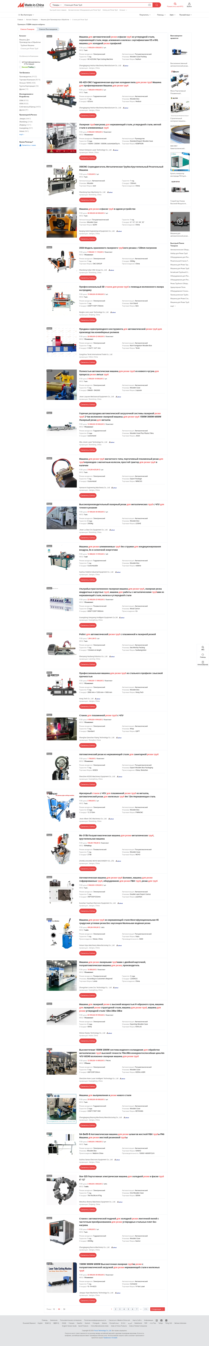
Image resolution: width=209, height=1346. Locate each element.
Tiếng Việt (168, 1323)
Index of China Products (119, 1326)
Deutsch (87, 1323)
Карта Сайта (137, 1320)
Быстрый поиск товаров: (58, 10)
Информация (148, 1320)
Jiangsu (25, 118)
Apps (172, 15)
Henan (24, 131)
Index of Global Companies (138, 1326)
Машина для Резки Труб (179, 268)
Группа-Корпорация (29, 86)
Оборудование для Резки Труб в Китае (185, 279)
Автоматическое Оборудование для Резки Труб (84, 10)
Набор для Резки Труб (110, 10)
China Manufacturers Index (99, 1326)
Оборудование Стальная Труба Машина (186, 291)
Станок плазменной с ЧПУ (101, 715)
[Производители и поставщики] (30, 5)
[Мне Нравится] (161, 1320)
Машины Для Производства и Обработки (30, 40)
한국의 (123, 1323)
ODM (24, 100)
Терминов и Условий (110, 1338)
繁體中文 (56, 1323)
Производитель (28, 76)
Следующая (157, 1309)
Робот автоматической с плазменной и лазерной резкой (117, 634)
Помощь (160, 15)
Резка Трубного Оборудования (182, 283)
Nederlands (138, 1323)
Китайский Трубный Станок (181, 272)
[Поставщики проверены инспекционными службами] (30, 63)
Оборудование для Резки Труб (182, 276)
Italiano (104, 1323)
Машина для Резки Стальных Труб (183, 298)
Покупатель (144, 15)
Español (79, 1323)
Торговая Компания (29, 79)
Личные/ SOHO (27, 83)
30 (59, 1309)
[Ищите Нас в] (166, 1320)
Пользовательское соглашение (71, 1320)
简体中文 (48, 1323)
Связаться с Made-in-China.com (119, 1320)
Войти (189, 6)
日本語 (64, 1323)
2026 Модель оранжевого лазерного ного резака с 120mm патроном (118, 248)
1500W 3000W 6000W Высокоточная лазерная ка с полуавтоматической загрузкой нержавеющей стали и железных (119, 1267)
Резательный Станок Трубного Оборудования (188, 261)
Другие (23, 89)
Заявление (54, 1320)
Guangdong (26, 128)
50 (64, 1309)
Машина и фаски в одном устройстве (107, 209)
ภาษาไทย (153, 1323)
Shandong (26, 122)
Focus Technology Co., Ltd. (102, 1330)
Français (71, 1323)
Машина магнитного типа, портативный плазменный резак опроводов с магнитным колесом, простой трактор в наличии (121, 462)
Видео (49, 36)
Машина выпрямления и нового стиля (105, 1095)
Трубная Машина (27, 45)
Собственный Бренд (30, 107)
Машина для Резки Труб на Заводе (184, 264)
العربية (130, 1323)
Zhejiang (25, 125)
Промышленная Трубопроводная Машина (187, 295)
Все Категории (26, 15)
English (40, 1323)
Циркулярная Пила (177, 287)
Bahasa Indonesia (180, 1323)
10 (54, 1309)
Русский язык (114, 1323)
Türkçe (160, 1323)
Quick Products (83, 1326)
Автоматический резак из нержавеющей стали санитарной (119, 754)
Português (96, 1323)
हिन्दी (146, 1323)
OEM (23, 103)
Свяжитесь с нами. (28, 145)
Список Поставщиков (48, 29)
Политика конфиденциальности (95, 1320)
